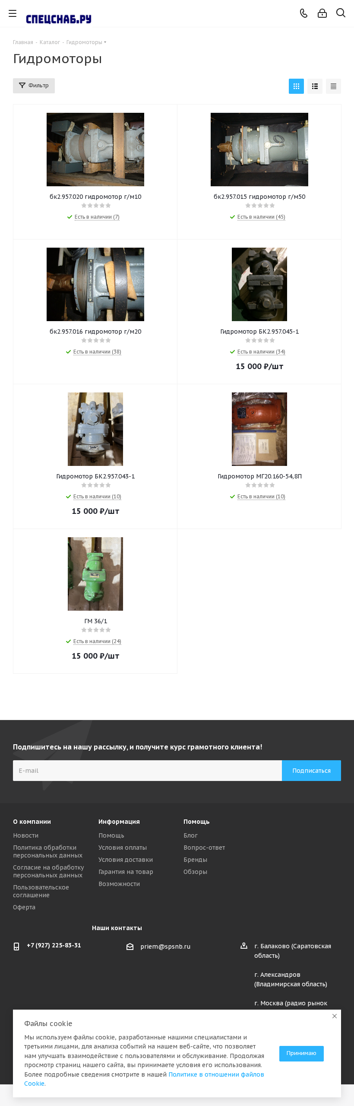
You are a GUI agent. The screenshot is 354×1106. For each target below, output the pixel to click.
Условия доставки (125, 860)
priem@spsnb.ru (165, 946)
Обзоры (195, 872)
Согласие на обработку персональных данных (48, 871)
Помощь (111, 835)
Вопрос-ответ (204, 847)
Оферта (24, 907)
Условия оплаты (122, 847)
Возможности (119, 884)
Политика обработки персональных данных (47, 851)
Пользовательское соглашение (41, 891)
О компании (32, 822)
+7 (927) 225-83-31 (54, 945)
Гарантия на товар (125, 872)
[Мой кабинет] (322, 13)
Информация (119, 822)
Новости (25, 835)
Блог (190, 835)
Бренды (195, 860)
